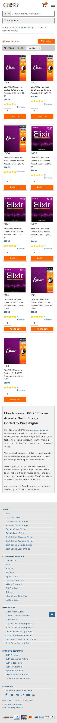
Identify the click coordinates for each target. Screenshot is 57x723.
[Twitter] (12, 695)
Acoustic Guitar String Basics (20, 627)
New (8, 513)
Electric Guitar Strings (16, 529)
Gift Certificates (13, 588)
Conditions (28, 701)
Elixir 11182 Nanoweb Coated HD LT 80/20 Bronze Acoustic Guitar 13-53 (14, 375)
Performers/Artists (14, 671)
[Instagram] (17, 695)
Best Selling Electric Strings (19, 545)
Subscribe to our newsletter (19, 690)
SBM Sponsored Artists (17, 659)
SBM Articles (12, 655)
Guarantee (6, 701)
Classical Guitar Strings (17, 521)
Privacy (17, 701)
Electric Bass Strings (15, 533)
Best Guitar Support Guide (18, 643)
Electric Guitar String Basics (19, 631)
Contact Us (11, 561)
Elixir (41, 27)
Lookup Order (12, 600)
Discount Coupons (15, 580)
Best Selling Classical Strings (20, 537)
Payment (10, 572)
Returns (9, 592)
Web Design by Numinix (12, 708)
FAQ (8, 565)
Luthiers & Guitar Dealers (18, 679)
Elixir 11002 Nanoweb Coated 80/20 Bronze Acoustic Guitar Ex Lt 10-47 (41, 162)
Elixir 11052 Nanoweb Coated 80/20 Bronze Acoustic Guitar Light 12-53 (41, 233)
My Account (11, 576)
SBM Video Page (14, 663)
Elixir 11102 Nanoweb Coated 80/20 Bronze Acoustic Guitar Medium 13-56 (41, 304)
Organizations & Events (17, 675)
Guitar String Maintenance (18, 635)
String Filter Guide (14, 612)
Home (5, 27)
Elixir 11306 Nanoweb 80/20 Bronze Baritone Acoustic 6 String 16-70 (14, 161)
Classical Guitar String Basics (20, 624)
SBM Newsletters (14, 667)
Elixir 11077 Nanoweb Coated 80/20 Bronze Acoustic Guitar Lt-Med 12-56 (14, 304)
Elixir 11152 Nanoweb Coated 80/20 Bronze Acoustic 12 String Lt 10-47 (14, 91)
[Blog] (33, 695)
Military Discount (14, 584)
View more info (13, 41)
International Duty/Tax (16, 596)
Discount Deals (13, 517)
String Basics (12, 620)
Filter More (46, 41)
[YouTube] (28, 695)
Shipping (10, 568)
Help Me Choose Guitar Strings (21, 639)
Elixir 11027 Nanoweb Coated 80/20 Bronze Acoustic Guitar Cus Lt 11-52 (15, 233)
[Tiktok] (22, 695)
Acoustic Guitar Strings (23, 27)
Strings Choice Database (18, 616)
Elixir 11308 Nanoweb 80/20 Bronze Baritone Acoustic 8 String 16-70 (41, 90)
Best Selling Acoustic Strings (20, 541)
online (31, 476)
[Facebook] (6, 695)
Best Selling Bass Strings (18, 549)
